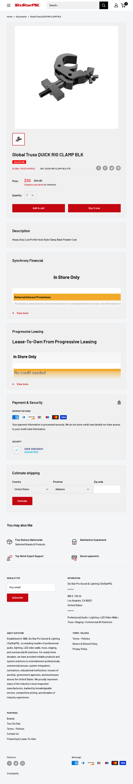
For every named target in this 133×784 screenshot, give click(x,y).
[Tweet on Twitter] (111, 168)
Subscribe (17, 597)
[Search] (103, 5)
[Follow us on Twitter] (16, 763)
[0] (123, 5)
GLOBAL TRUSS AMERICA (23, 168)
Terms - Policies (81, 638)
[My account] (116, 5)
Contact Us (13, 733)
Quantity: (17, 195)
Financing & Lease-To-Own (21, 738)
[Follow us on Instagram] (22, 763)
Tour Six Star (13, 723)
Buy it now (94, 208)
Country (16, 481)
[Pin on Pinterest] (105, 168)
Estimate (22, 500)
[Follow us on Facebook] (9, 763)
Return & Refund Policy (85, 643)
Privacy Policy (80, 649)
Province (58, 481)
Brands (11, 718)
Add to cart (39, 208)
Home (9, 16)
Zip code (98, 481)
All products (21, 16)
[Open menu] (8, 5)
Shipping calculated (34, 184)
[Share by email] (118, 168)
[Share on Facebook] (98, 168)
